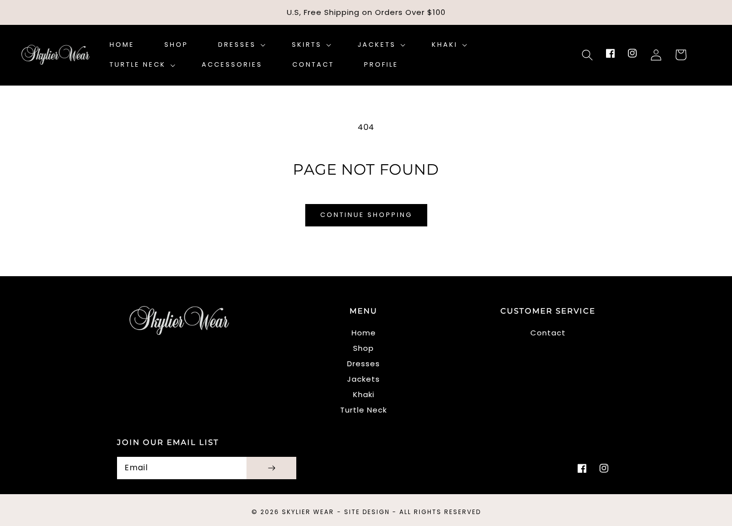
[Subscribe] (271, 468)
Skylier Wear (308, 512)
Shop (363, 348)
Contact (548, 332)
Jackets (363, 379)
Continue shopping (366, 214)
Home (364, 332)
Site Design (367, 512)
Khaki (363, 394)
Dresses (363, 363)
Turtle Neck (363, 410)
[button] (587, 54)
